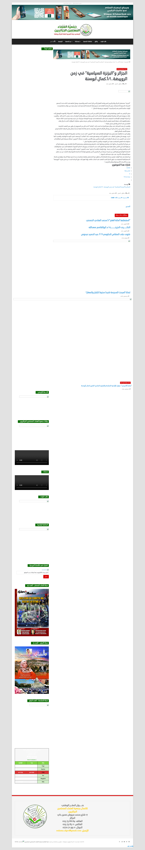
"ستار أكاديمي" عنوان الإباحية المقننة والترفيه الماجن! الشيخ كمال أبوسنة (106, 386)
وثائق (96, 41)
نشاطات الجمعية (87, 41)
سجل (46, 576)
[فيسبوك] (132, 846)
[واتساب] (129, 846)
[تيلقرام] (128, 846)
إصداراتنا (77, 41)
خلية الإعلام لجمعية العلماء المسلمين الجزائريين (37, 842)
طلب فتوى (103, 41)
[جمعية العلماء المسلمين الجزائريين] (72, 30)
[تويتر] (131, 846)
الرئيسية (60, 41)
